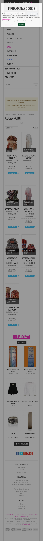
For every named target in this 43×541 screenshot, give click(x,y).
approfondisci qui (6, 19)
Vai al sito (21, 24)
